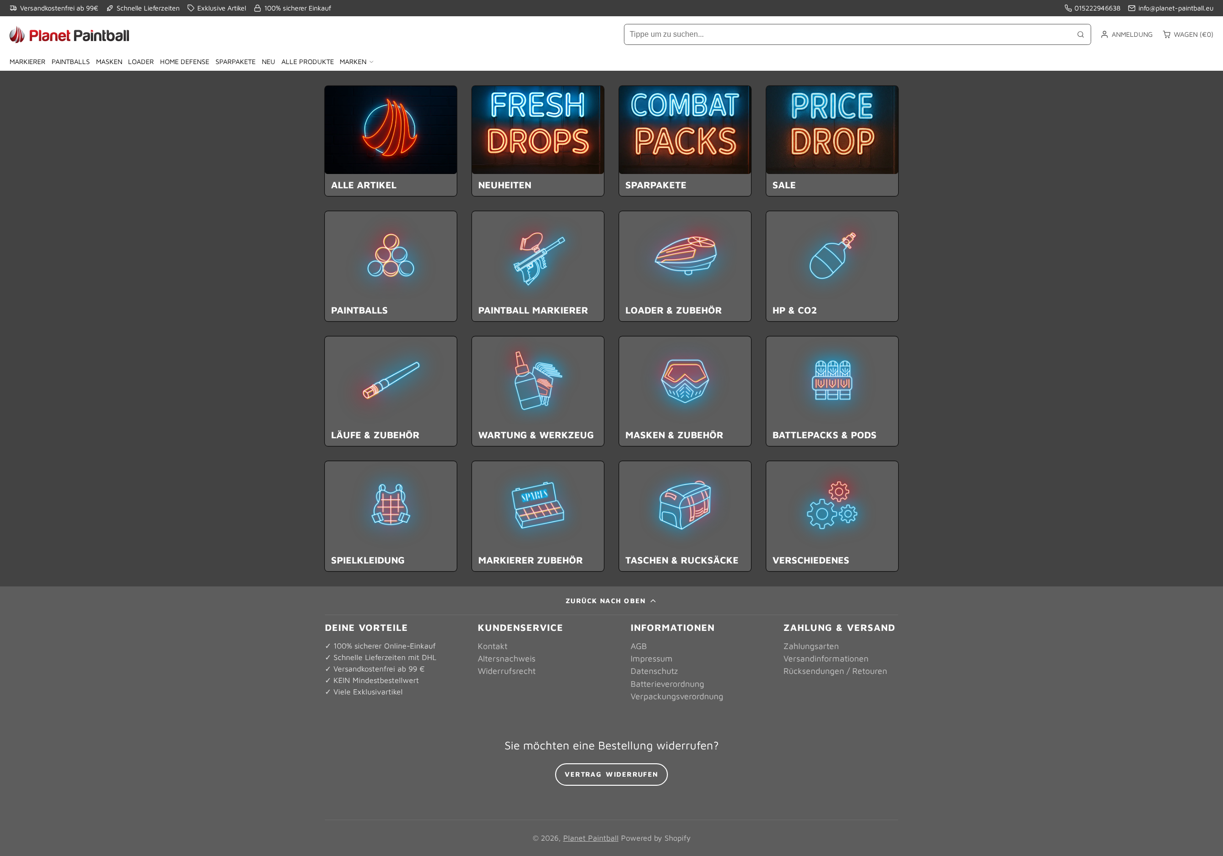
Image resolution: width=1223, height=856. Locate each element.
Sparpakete (235, 61)
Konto (1126, 34)
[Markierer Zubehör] (538, 516)
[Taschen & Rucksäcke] (685, 516)
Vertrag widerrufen (611, 774)
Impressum (652, 658)
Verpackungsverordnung (677, 696)
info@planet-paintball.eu (1175, 8)
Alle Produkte (307, 61)
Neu (268, 61)
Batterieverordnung (667, 684)
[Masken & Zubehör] (685, 391)
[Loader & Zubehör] (685, 266)
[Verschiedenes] (832, 516)
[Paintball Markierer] (538, 266)
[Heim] (69, 34)
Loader (141, 61)
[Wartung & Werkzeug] (538, 391)
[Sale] (832, 141)
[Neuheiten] (538, 141)
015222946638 (1097, 8)
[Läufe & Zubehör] (391, 391)
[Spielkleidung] (391, 516)
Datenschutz (654, 671)
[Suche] (1081, 34)
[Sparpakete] (685, 141)
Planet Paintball (591, 838)
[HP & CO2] (832, 266)
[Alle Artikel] (391, 141)
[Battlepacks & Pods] (832, 391)
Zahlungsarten (811, 646)
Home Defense (184, 61)
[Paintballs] (391, 266)
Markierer (27, 61)
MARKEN (353, 61)
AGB (639, 646)
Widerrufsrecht (507, 671)
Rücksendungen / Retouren (835, 671)
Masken (109, 61)
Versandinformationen (826, 658)
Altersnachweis (507, 658)
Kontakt (492, 646)
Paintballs (71, 61)
